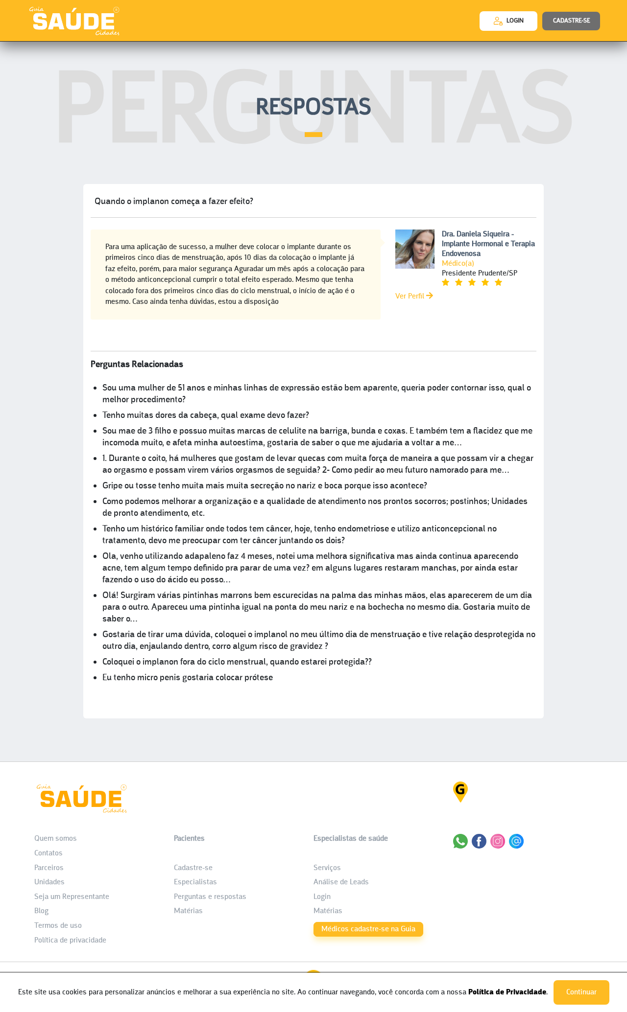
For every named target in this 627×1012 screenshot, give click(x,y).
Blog (41, 911)
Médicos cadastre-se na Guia (368, 929)
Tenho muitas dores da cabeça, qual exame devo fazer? (205, 415)
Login (322, 897)
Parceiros (49, 868)
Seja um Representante (71, 897)
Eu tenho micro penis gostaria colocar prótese (187, 678)
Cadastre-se (193, 868)
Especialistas (195, 882)
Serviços (327, 868)
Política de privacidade (70, 940)
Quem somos (55, 839)
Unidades (49, 882)
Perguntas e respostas (210, 897)
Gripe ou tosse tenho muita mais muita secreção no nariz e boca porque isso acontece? (264, 486)
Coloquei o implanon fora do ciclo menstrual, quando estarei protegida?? (237, 662)
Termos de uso (58, 926)
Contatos (48, 853)
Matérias (188, 911)
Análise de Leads (341, 882)
